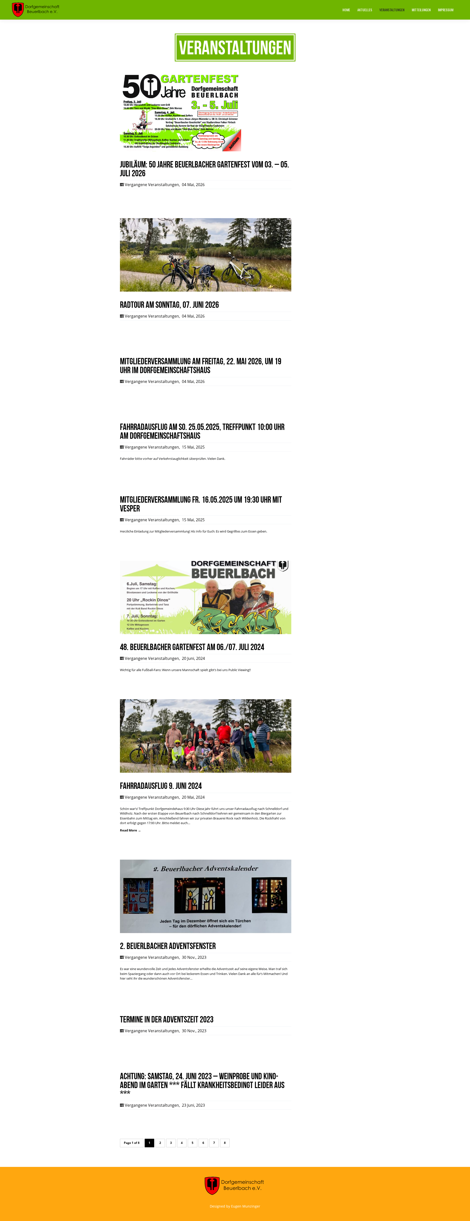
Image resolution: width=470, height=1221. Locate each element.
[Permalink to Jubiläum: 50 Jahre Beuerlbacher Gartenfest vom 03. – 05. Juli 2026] (180, 150)
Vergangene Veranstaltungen (152, 184)
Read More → (130, 830)
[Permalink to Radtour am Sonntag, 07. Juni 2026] (205, 290)
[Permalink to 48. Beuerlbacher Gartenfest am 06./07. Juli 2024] (205, 633)
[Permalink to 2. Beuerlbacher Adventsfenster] (205, 932)
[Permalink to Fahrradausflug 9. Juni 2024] (205, 771)
